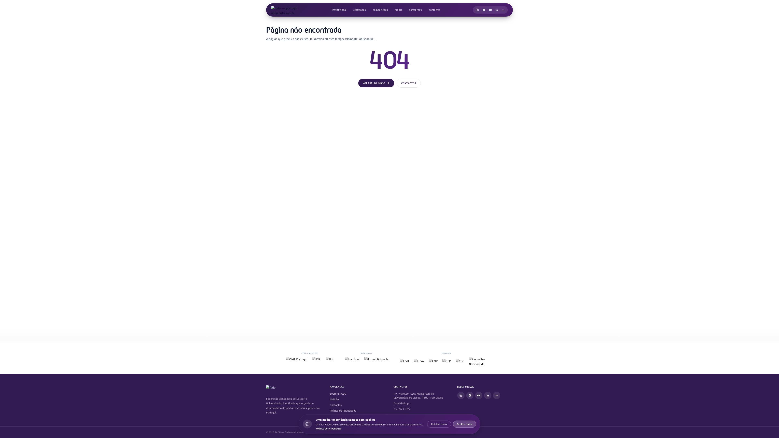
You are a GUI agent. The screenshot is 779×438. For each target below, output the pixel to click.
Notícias (334, 399)
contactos (434, 10)
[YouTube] (490, 10)
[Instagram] (477, 10)
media (398, 10)
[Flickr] (503, 10)
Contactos (408, 83)
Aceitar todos (464, 424)
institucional (339, 10)
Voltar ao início (374, 83)
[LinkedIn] (497, 10)
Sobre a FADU (338, 393)
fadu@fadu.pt (402, 403)
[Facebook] (484, 10)
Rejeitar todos (439, 424)
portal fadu (415, 10)
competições (380, 10)
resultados (359, 10)
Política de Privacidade (343, 410)
